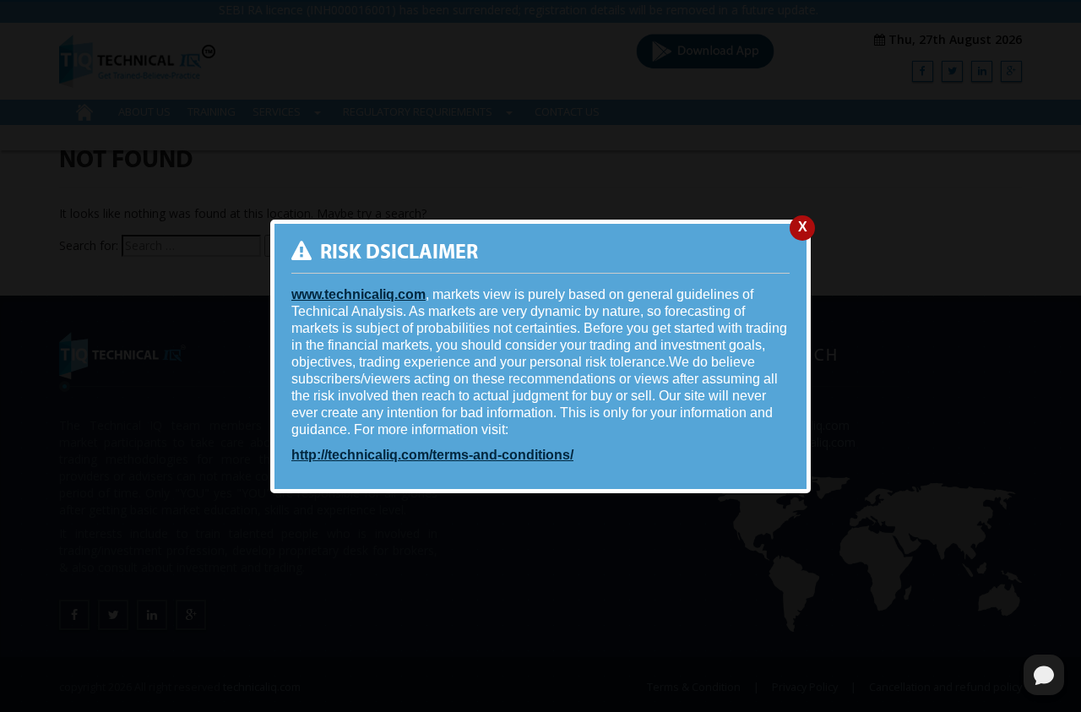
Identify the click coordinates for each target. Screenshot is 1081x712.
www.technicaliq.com (358, 294)
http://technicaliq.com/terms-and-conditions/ (432, 455)
